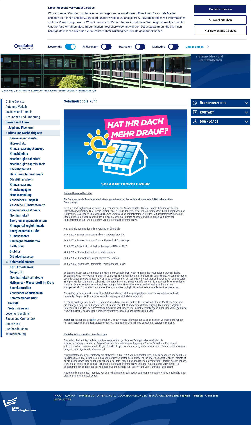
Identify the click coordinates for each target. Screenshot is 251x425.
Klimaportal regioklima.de (27, 226)
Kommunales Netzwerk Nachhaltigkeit (25, 212)
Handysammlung (21, 195)
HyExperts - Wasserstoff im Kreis (32, 282)
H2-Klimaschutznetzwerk (26, 174)
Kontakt (207, 112)
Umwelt (13, 303)
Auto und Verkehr (17, 107)
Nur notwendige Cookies (220, 30)
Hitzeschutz (18, 143)
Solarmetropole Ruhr (23, 298)
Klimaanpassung (20, 184)
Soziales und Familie (19, 112)
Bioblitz (15, 251)
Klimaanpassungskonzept (27, 148)
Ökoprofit (16, 272)
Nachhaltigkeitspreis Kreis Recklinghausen (27, 166)
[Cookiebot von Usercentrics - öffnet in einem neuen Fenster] (24, 47)
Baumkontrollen (20, 288)
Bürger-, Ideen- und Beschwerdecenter (211, 58)
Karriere (211, 395)
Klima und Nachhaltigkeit (63, 90)
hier (93, 319)
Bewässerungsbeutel (23, 138)
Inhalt (58, 395)
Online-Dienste (15, 101)
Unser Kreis (13, 324)
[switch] (106, 47)
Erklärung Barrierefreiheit (169, 395)
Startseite (8, 90)
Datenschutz (106, 395)
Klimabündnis (19, 154)
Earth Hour (17, 246)
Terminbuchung (16, 334)
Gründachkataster (21, 256)
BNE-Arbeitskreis (21, 267)
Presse (198, 395)
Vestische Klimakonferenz (27, 205)
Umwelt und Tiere (41, 90)
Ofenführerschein (21, 179)
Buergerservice (23, 90)
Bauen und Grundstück (20, 318)
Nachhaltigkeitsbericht (25, 159)
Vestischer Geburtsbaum (26, 293)
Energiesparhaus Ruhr (24, 231)
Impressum (87, 395)
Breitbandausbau (17, 329)
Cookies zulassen (220, 9)
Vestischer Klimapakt (24, 200)
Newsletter (62, 399)
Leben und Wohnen (18, 313)
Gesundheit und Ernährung (23, 117)
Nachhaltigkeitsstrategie (26, 277)
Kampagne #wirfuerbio (25, 241)
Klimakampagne (20, 190)
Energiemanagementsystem (28, 220)
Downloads (209, 121)
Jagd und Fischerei (21, 127)
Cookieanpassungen (132, 395)
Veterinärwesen (18, 308)
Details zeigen (194, 46)
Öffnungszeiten (213, 103)
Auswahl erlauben (220, 19)
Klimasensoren (20, 236)
